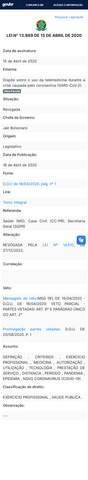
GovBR (8, 4)
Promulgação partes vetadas (31, 329)
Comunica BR (34, 5)
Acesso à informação (68, 5)
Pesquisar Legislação (69, 17)
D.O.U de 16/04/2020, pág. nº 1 (29, 183)
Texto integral (15, 202)
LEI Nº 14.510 (58, 245)
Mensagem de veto (20, 298)
